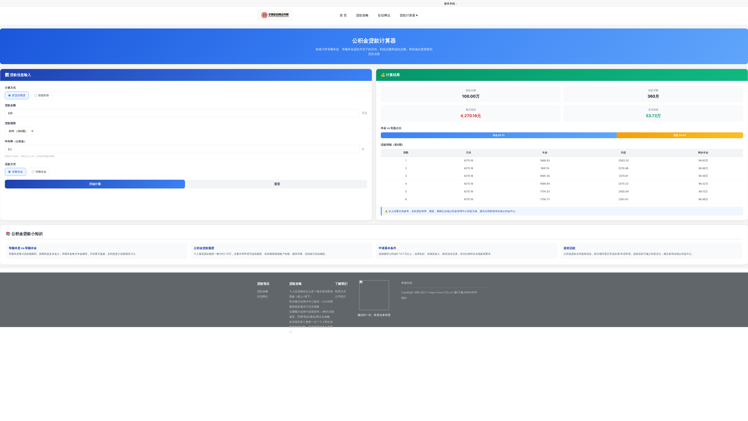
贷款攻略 (362, 15)
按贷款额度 (19, 95)
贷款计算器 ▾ (409, 15)
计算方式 (10, 87)
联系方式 (340, 291)
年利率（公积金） (16, 141)
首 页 (343, 15)
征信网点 (384, 15)
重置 (277, 184)
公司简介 (340, 296)
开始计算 (95, 184)
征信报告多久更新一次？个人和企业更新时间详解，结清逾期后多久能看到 (311, 326)
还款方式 (10, 164)
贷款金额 (10, 105)
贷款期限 (10, 123)
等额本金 (40, 171)
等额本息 (17, 171)
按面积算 (43, 95)
